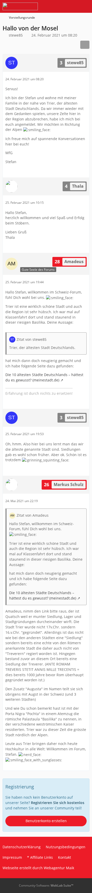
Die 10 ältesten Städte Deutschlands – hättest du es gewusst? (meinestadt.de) (44, 377)
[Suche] (60, 6)
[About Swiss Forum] (20, 6)
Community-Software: (46, 885)
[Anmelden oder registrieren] (72, 6)
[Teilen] (84, 45)
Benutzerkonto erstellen (46, 820)
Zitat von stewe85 (32, 339)
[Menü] (85, 6)
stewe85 (16, 35)
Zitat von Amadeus (33, 515)
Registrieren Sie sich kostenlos (57, 802)
